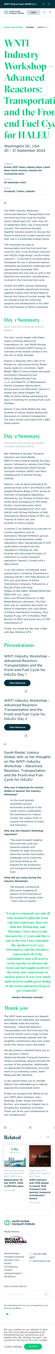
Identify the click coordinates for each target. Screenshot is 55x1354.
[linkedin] (7, 1314)
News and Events (13, 27)
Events (30, 27)
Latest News (44, 27)
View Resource (17, 683)
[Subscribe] (46, 1294)
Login (33, 12)
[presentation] (44, 4)
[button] (13, 1346)
